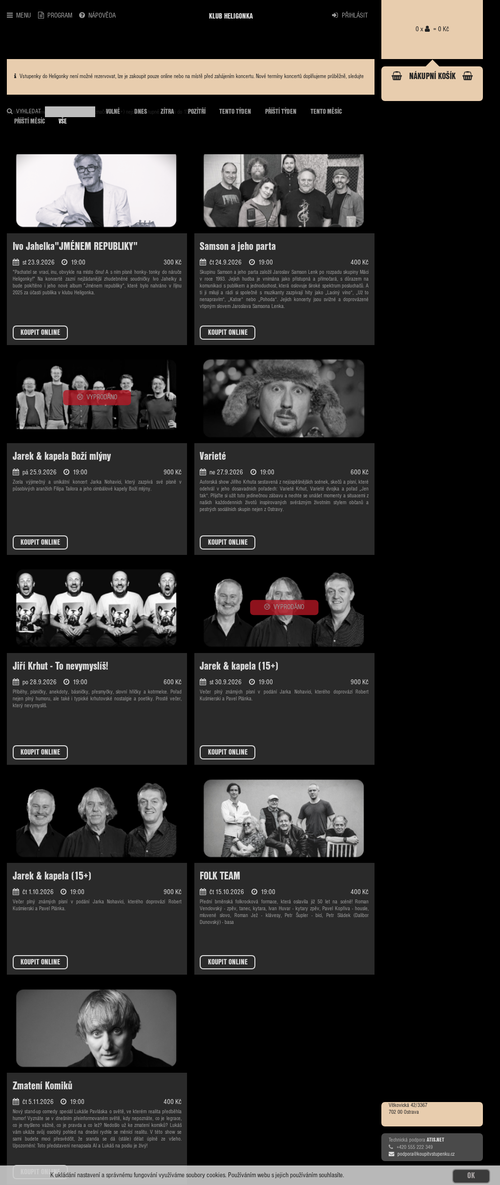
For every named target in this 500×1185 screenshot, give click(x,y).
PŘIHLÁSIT (354, 16)
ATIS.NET (435, 1140)
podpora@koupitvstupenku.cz (426, 1154)
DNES (140, 112)
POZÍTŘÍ (197, 112)
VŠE (63, 121)
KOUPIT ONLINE (40, 332)
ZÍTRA (167, 112)
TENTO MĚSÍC (326, 112)
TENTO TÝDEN (235, 112)
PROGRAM (59, 16)
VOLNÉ (113, 112)
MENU (23, 16)
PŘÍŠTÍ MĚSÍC (29, 121)
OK (471, 1176)
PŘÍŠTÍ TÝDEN (280, 112)
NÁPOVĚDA (102, 16)
